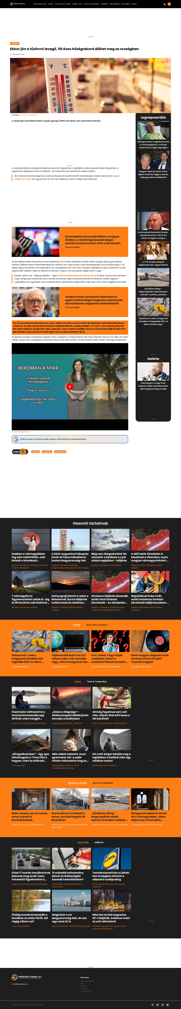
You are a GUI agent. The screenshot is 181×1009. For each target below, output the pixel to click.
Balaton (79, 607)
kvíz (13, 666)
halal (106, 765)
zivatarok (114, 607)
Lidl (93, 884)
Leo (117, 824)
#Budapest (108, 928)
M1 (37, 884)
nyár (111, 565)
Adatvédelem (84, 989)
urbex (74, 824)
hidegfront (24, 568)
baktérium (96, 886)
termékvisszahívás (104, 884)
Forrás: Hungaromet (21, 432)
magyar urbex (18, 824)
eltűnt (19, 926)
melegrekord (60, 452)
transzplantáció (59, 765)
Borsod (55, 824)
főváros (65, 666)
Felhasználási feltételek (87, 981)
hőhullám (34, 565)
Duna (14, 926)
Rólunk (82, 984)
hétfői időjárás (156, 607)
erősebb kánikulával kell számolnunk (76, 275)
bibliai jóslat (67, 723)
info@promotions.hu (21, 984)
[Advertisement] (90, 23)
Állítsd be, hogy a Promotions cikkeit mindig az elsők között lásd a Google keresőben (53, 439)
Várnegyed (136, 824)
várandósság (58, 768)
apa (23, 765)
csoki (115, 884)
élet (101, 765)
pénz (18, 666)
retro (137, 666)
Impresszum (83, 986)
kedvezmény (57, 886)
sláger (143, 666)
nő (72, 765)
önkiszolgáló (57, 884)
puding (121, 884)
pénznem (25, 666)
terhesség (69, 768)
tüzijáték (96, 926)
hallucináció (40, 723)
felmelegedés (105, 610)
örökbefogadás (120, 723)
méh (69, 765)
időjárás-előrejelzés (21, 565)
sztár (97, 666)
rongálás (124, 824)
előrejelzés (47, 452)
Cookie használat (85, 991)
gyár (27, 824)
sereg (32, 884)
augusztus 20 (106, 926)
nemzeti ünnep (119, 926)
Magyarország (58, 568)
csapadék (85, 926)
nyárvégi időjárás (67, 607)
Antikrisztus (78, 723)
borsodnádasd (36, 824)
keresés (26, 926)
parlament (97, 928)
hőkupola (69, 568)
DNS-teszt (96, 723)
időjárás (35, 452)
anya (76, 765)
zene (148, 666)
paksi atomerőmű (60, 926)
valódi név (104, 666)
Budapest (157, 824)
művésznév (115, 666)
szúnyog (55, 610)
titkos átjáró (147, 824)
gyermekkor (107, 723)
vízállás (72, 926)
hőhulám (78, 568)
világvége (56, 723)
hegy (18, 765)
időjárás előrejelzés (147, 565)
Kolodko (94, 824)
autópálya (43, 884)
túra (13, 765)
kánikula (117, 565)
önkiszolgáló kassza (72, 884)
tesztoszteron (28, 723)
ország (58, 666)
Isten (14, 723)
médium (112, 765)
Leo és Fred (111, 824)
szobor (102, 824)
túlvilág (95, 765)
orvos (19, 723)
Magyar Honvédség (20, 884)
